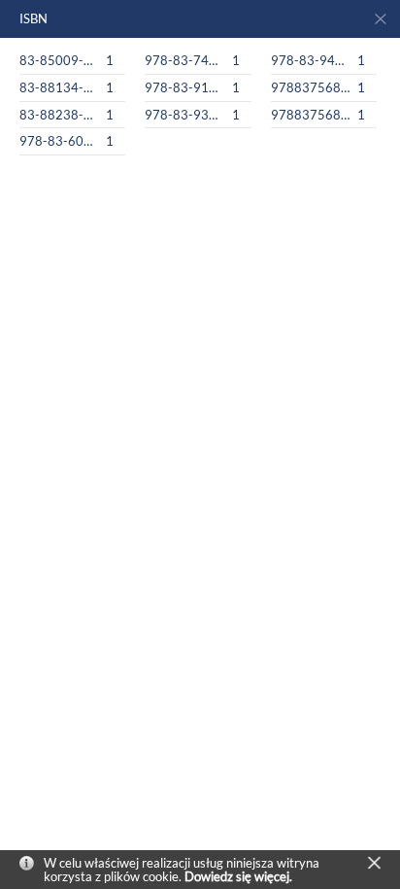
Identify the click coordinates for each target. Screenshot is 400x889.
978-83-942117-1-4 (310, 60)
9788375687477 (310, 114)
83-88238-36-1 (59, 114)
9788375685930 (310, 87)
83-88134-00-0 (59, 87)
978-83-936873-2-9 (184, 114)
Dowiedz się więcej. (238, 876)
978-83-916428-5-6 (184, 87)
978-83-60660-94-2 (59, 141)
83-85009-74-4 (59, 60)
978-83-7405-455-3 (184, 60)
